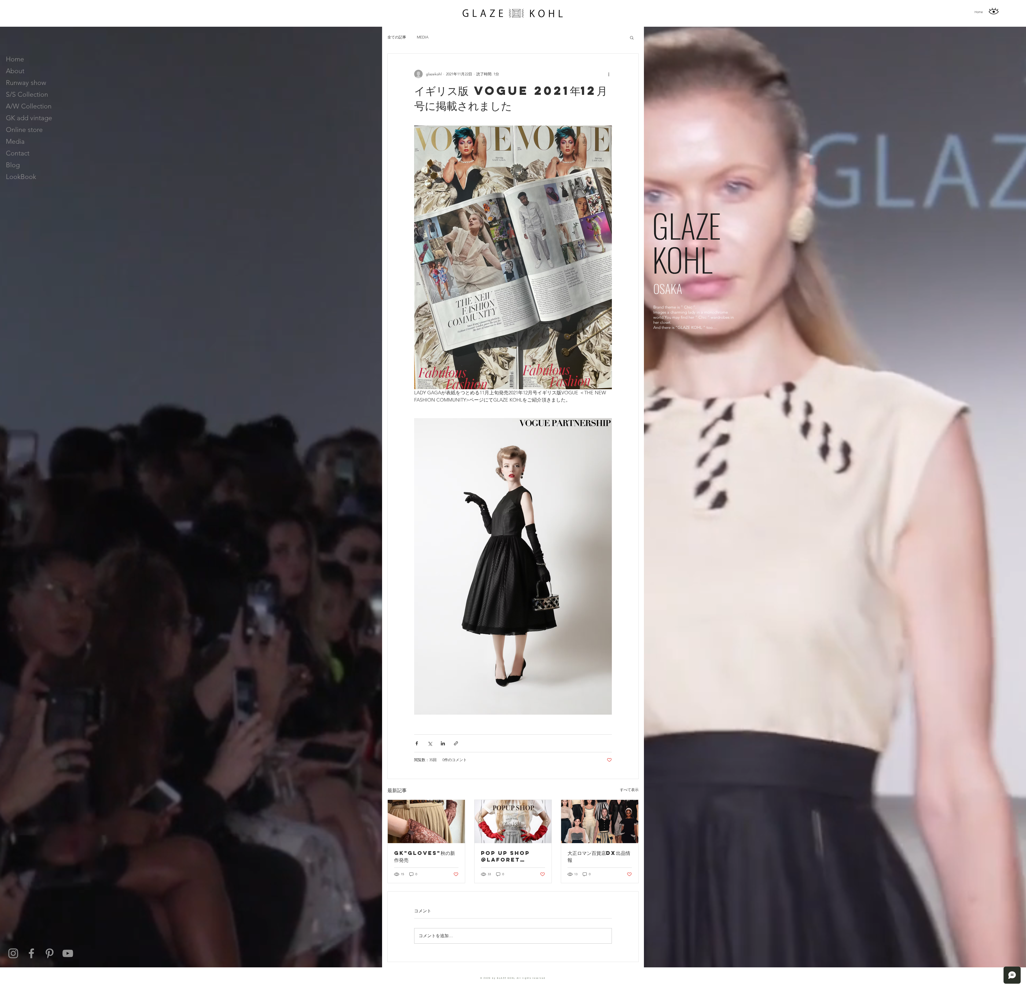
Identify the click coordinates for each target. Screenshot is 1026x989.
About (15, 71)
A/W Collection (29, 106)
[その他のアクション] (608, 74)
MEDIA (423, 37)
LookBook (21, 177)
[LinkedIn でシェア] (442, 743)
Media (15, 141)
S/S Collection (27, 94)
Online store (24, 130)
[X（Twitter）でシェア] (429, 743)
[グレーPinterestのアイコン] (49, 953)
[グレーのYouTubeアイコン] (67, 953)
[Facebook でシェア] (416, 743)
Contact (17, 153)
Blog (13, 165)
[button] (631, 37)
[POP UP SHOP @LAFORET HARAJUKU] (513, 821)
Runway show (26, 83)
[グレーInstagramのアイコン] (13, 953)
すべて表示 (629, 789)
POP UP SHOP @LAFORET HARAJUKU (505, 856)
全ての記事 (396, 37)
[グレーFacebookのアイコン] (31, 953)
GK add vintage (29, 118)
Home (15, 59)
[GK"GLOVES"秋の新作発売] (426, 821)
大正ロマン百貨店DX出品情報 (599, 856)
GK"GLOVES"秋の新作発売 (424, 856)
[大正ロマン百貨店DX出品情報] (599, 821)
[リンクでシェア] (455, 743)
